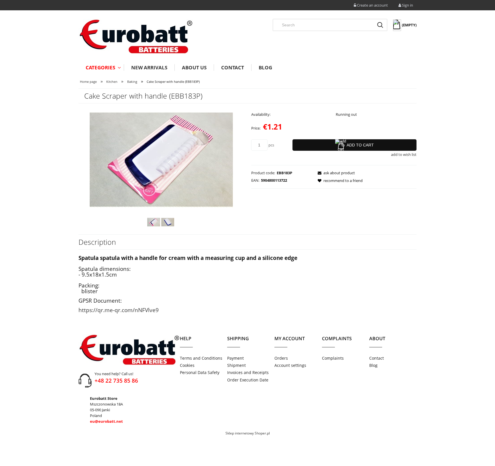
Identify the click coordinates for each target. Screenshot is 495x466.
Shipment (236, 365)
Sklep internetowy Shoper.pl (247, 433)
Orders (281, 358)
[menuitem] (101, 67)
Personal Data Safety (199, 372)
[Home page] (135, 36)
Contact (376, 358)
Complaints (333, 358)
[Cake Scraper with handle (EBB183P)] (153, 222)
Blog (373, 365)
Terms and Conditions (201, 358)
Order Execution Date (247, 380)
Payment (235, 358)
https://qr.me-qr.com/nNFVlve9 (118, 310)
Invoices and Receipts (248, 372)
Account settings (290, 365)
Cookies (187, 365)
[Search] (380, 25)
